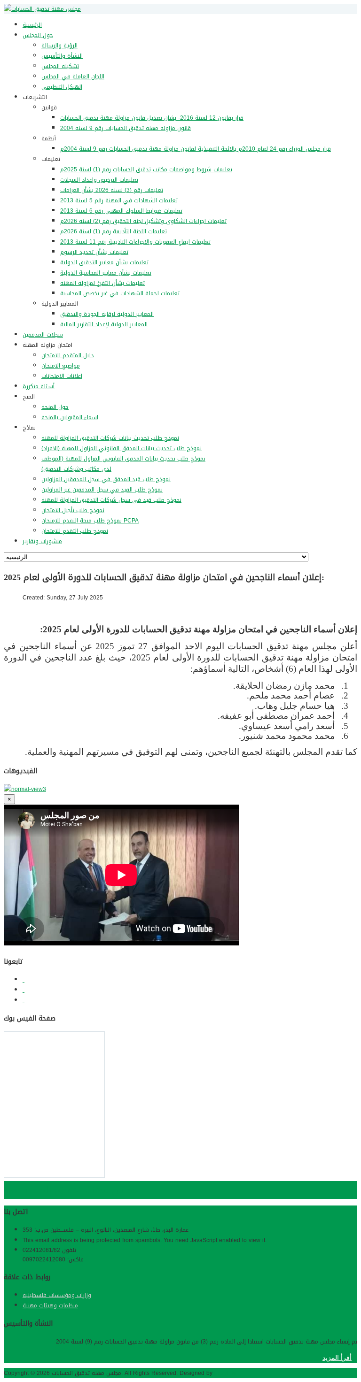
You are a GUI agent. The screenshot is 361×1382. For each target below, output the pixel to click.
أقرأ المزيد (337, 1357)
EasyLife (225, 1373)
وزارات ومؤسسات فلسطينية (57, 1295)
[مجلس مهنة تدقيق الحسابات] (42, 9)
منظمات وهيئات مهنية (50, 1305)
